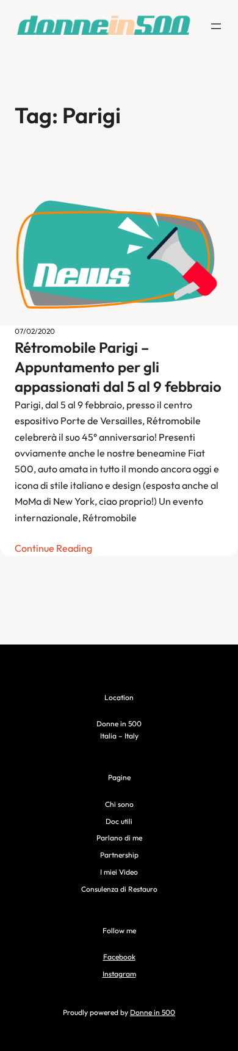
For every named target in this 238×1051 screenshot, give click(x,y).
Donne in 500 (152, 1012)
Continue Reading (53, 548)
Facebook (119, 956)
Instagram (119, 973)
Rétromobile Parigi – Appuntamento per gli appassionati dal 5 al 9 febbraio (118, 367)
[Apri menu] (216, 26)
